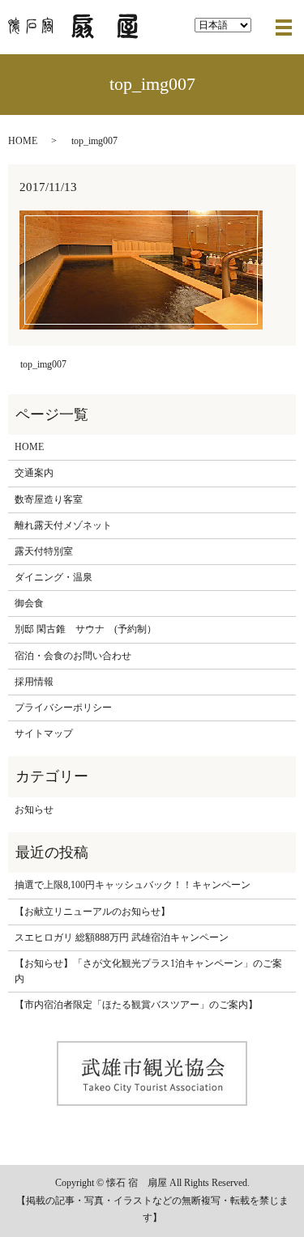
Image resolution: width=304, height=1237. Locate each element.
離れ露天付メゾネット (63, 525)
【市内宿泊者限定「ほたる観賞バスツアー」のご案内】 (136, 1004)
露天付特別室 (44, 551)
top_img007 (43, 364)
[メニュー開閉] (284, 27)
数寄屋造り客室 (49, 499)
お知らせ (34, 809)
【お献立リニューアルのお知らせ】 (92, 911)
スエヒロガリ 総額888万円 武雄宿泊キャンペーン (122, 937)
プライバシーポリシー (63, 707)
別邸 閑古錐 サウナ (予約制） (85, 629)
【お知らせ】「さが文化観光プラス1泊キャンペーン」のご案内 (148, 971)
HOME (22, 141)
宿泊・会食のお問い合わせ (73, 655)
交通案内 (34, 472)
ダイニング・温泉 (53, 577)
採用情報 (34, 681)
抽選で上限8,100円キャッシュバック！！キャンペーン (132, 885)
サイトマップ (44, 733)
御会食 (29, 603)
